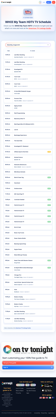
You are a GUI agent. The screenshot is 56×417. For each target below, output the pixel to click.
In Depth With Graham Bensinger (23, 267)
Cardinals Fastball (19, 199)
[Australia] (53, 398)
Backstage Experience (20, 135)
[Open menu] (53, 2)
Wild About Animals (19, 172)
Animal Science (18, 157)
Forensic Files (18, 98)
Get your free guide (9, 363)
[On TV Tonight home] (28, 349)
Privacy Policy (44, 413)
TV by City (18, 393)
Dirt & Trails (17, 227)
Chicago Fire (17, 275)
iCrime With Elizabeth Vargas (22, 91)
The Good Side (18, 140)
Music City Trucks (19, 233)
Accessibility (37, 413)
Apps (27, 393)
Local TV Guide (19, 388)
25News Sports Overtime (21, 152)
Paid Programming (19, 113)
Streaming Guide (30, 388)
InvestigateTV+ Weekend (21, 146)
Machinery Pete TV (19, 118)
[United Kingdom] (47, 398)
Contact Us (20, 385)
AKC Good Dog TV (19, 194)
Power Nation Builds (20, 238)
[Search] (40, 2)
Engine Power (18, 249)
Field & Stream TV (19, 205)
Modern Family (18, 297)
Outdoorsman (18, 188)
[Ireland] (50, 398)
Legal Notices (51, 413)
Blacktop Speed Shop (20, 244)
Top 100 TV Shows (31, 390)
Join (44, 2)
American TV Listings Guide (40, 28)
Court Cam (17, 76)
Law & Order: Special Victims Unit (23, 282)
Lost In (16, 129)
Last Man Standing (19, 55)
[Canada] (43, 398)
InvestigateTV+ (18, 69)
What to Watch (19, 390)
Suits (15, 289)
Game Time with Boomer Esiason (23, 260)
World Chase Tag (19, 177)
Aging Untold (18, 106)
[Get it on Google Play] (46, 386)
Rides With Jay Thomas (20, 255)
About (33, 385)
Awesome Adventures (20, 164)
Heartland (17, 183)
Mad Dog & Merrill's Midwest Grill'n (24, 124)
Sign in (48, 2)
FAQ (27, 385)
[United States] (40, 398)
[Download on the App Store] (47, 390)
